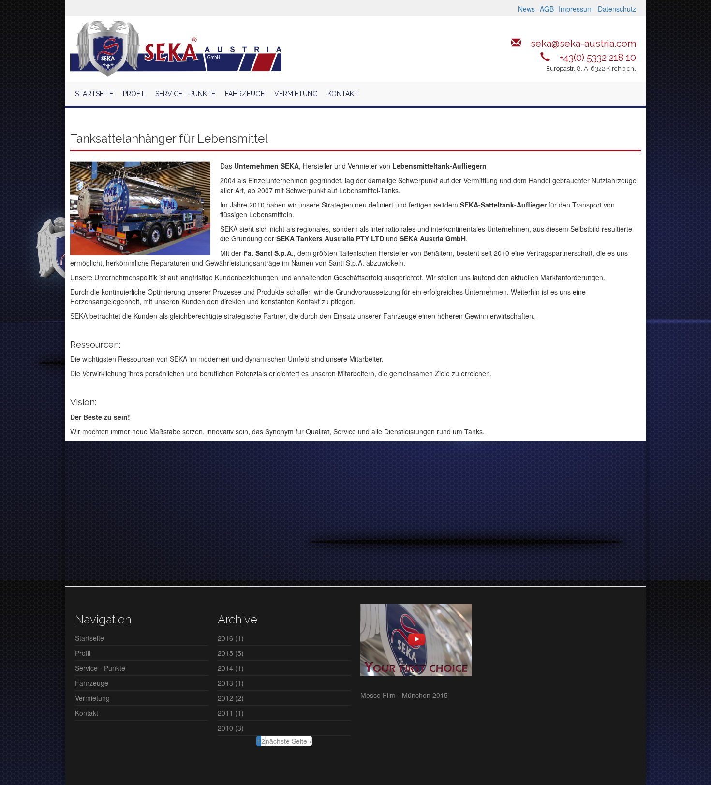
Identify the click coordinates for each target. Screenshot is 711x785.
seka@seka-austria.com (583, 43)
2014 (225, 668)
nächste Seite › (288, 741)
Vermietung (296, 94)
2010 (225, 728)
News (526, 9)
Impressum (576, 9)
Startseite (94, 94)
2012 (225, 698)
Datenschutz (617, 9)
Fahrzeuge (245, 94)
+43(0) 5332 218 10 (598, 57)
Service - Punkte (185, 94)
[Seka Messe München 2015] (416, 638)
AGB (547, 9)
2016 (225, 638)
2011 (225, 713)
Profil (134, 94)
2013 (225, 683)
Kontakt (342, 94)
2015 (225, 653)
